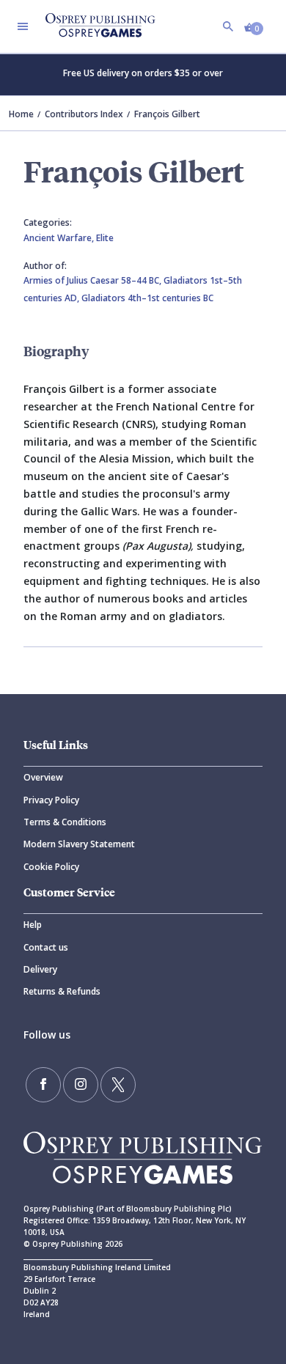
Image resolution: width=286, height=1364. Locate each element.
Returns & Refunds (61, 991)
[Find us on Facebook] (43, 1084)
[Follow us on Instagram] (80, 1084)
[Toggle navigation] (22, 26)
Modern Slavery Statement (79, 844)
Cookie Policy (51, 866)
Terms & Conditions (64, 822)
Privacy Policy (51, 800)
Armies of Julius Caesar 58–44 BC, (93, 280)
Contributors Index (84, 114)
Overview (43, 777)
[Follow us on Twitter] (118, 1084)
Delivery (40, 969)
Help (32, 924)
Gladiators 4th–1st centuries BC (147, 298)
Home (21, 114)
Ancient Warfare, (59, 238)
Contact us (45, 947)
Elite (105, 238)
